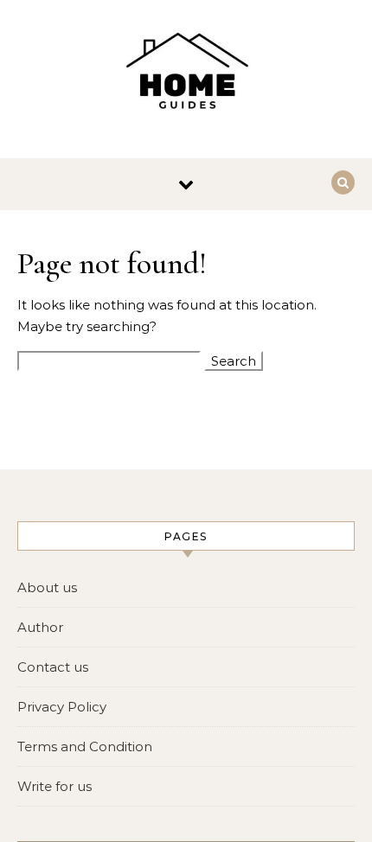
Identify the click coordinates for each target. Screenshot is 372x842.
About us (47, 587)
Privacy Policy (61, 706)
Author (40, 627)
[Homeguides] (186, 72)
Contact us (52, 667)
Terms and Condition (84, 746)
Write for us (54, 786)
